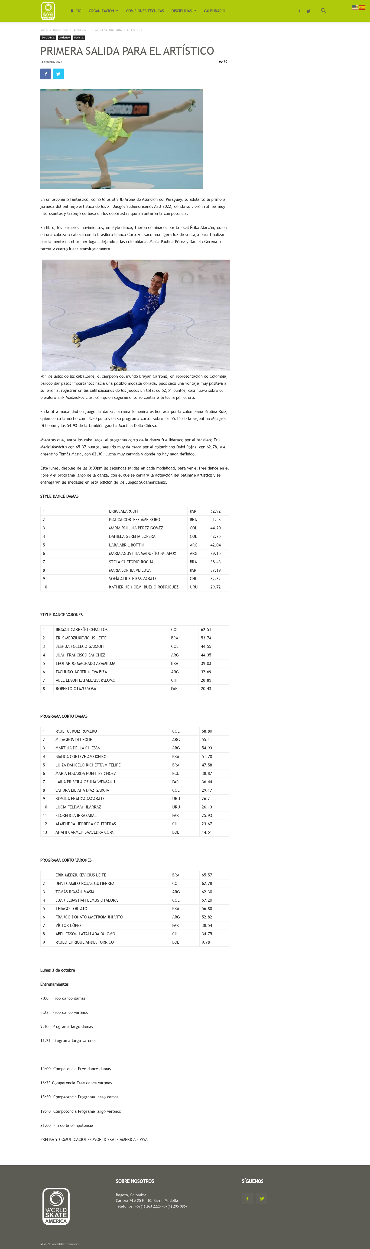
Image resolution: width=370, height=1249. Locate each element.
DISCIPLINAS (181, 11)
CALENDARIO (214, 11)
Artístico (79, 30)
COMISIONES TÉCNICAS (145, 11)
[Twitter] (308, 11)
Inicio (44, 30)
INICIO (76, 11)
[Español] (362, 7)
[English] (355, 7)
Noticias (79, 37)
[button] (323, 11)
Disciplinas (60, 30)
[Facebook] (299, 11)
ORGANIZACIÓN (101, 11)
